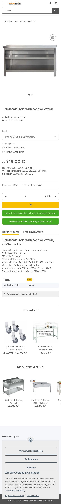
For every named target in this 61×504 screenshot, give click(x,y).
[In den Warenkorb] (4, 30)
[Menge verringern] (5, 196)
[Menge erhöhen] (55, 196)
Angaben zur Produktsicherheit (20, 294)
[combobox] (30, 137)
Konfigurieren (31, 459)
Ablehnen (31, 467)
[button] (50, 3)
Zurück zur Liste (11, 21)
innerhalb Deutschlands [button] (32, 185)
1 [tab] (29, 95)
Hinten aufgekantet (15, 151)
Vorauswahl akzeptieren (31, 451)
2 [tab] (32, 95)
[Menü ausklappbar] (3, 2)
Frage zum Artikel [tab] (33, 231)
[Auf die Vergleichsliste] (53, 37)
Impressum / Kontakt (14, 495)
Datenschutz (33, 495)
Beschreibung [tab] (10, 231)
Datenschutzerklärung (15, 490)
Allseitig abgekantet (15, 147)
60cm (29, 280)
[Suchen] (55, 11)
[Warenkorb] (56, 3)
